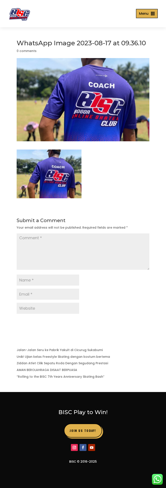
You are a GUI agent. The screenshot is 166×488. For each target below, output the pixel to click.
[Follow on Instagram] (74, 447)
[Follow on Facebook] (83, 447)
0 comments (27, 51)
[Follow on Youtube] (91, 447)
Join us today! (83, 430)
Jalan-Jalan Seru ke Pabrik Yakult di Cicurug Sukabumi (60, 350)
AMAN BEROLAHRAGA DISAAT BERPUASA (47, 370)
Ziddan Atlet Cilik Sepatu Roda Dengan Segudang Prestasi (62, 363)
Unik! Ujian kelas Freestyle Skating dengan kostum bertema (63, 357)
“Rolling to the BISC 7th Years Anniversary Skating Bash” (60, 376)
